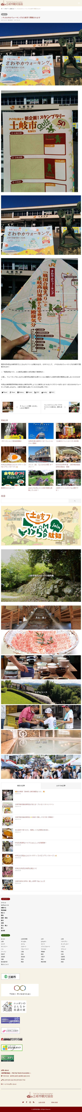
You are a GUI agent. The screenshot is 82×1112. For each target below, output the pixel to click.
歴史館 (23, 956)
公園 (22, 951)
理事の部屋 (54, 1102)
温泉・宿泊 (4, 918)
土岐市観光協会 (36, 1109)
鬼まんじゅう (5, 964)
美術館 (63, 959)
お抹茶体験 (24, 939)
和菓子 (3, 954)
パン (2, 949)
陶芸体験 (43, 962)
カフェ (23, 944)
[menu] (79, 3)
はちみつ (43, 941)
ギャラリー (4, 946)
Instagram (30, 1102)
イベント (3, 902)
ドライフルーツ (45, 946)
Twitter (23, 1102)
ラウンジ (63, 949)
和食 (22, 954)
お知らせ (4, 14)
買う (2, 928)
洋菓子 (43, 956)
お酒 (62, 939)
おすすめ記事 (60, 785)
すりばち (23, 941)
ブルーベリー (25, 949)
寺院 (62, 954)
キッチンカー (65, 944)
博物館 (43, 951)
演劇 (2, 959)
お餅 (2, 941)
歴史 (2, 915)
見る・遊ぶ (4, 925)
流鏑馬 (63, 956)
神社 (42, 959)
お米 (42, 939)
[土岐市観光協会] (39, 1097)
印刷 (62, 951)
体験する (3, 907)
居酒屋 (3, 956)
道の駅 (3, 930)
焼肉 (22, 959)
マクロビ (43, 949)
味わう (3, 913)
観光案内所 (4, 962)
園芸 (42, 954)
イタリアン (64, 941)
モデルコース (5, 905)
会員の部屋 (42, 1102)
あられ (3, 939)
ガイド (43, 944)
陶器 (22, 962)
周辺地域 (3, 910)
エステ (3, 944)
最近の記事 (21, 785)
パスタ (63, 946)
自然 (2, 923)
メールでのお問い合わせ (9, 1084)
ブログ (5, 8)
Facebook (26, 1102)
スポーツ (23, 946)
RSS (33, 1102)
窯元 (2, 920)
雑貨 (62, 962)
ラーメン (3, 951)
